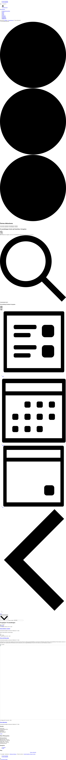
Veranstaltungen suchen (4, 302)
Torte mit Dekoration (4, 638)
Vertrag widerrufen (33, 752)
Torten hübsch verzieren (5, 628)
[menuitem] (34, 11)
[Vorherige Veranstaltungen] (34, 611)
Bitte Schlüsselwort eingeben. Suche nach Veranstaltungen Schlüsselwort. (12, 234)
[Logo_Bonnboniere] (2, 9)
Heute (1, 613)
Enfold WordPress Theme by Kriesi (29, 754)
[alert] (33, 225)
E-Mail (1, 733)
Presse (3, 748)
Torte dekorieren (3, 722)
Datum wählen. (11, 620)
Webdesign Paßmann (13, 754)
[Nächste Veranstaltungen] (2, 612)
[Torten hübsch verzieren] (2, 625)
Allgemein (3, 747)
